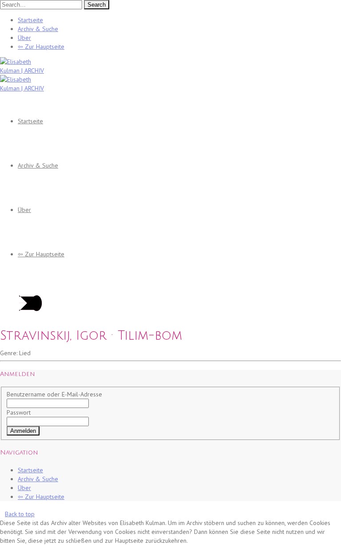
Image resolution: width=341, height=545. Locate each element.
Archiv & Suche (38, 29)
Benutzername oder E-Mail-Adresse (54, 394)
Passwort (19, 412)
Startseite (30, 20)
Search (96, 4)
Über (24, 38)
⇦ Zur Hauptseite (41, 47)
